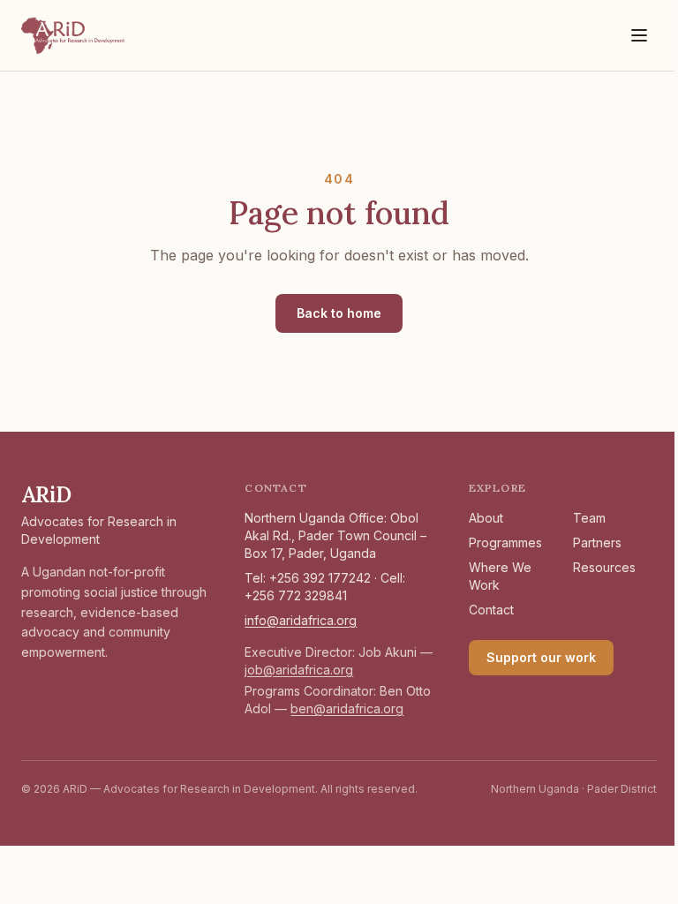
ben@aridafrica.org (346, 708)
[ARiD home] (73, 35)
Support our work (541, 657)
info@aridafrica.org (301, 620)
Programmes (505, 542)
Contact (491, 609)
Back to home (339, 312)
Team (589, 517)
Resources (604, 567)
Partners (597, 542)
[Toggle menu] (639, 35)
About (486, 517)
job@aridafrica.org (299, 669)
